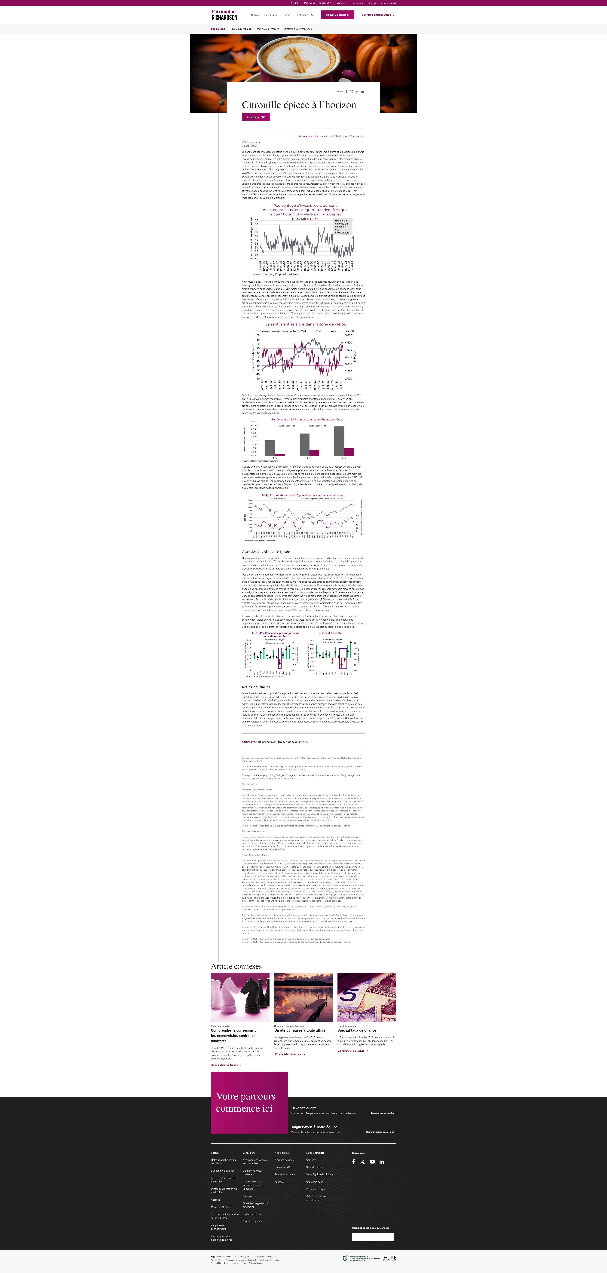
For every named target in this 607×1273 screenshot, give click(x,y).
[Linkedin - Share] (356, 91)
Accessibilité (216, 1263)
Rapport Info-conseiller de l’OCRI (224, 1256)
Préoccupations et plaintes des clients (221, 1238)
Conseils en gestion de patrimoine (223, 1179)
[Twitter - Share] (351, 91)
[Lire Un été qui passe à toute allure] (303, 997)
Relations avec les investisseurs (316, 1198)
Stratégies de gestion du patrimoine (224, 1190)
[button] (312, 15)
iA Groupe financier (256, 1263)
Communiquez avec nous (380, 1131)
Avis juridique (216, 1259)
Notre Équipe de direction (320, 1174)
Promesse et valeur (285, 1174)
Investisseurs (356, 2)
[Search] (389, 1237)
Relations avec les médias (234, 1263)
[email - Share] (362, 91)
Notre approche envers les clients (223, 1161)
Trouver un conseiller (337, 14)
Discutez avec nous (253, 1221)
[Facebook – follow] (354, 1162)
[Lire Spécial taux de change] (366, 997)
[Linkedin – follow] (381, 1162)
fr (296, 3)
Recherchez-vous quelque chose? (370, 1227)
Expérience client (252, 1214)
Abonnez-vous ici (308, 136)
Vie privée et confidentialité (218, 1227)
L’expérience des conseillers (252, 1172)
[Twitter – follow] (362, 1162)
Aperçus (372, 2)
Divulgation (246, 1256)
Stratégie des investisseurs (298, 28)
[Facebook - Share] (346, 91)
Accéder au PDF (256, 117)
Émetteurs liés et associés (270, 1259)
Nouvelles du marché (267, 28)
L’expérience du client (223, 1170)
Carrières (341, 2)
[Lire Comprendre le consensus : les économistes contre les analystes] (240, 997)
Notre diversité (282, 1167)
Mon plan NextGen (221, 1207)
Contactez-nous (388, 2)
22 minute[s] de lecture (225, 1064)
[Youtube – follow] (372, 1162)
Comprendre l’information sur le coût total (225, 1216)
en (291, 3)
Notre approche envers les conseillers (255, 1161)
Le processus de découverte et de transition (252, 1185)
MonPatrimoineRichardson (377, 14)
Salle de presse (314, 1167)
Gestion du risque (316, 1189)
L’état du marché (241, 28)
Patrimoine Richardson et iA (317, 2)
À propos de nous (284, 1159)
